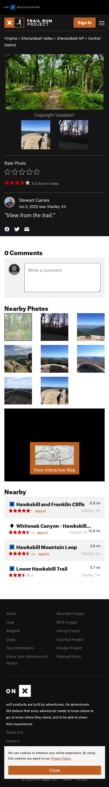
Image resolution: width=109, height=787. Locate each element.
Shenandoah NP (70, 38)
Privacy (81, 779)
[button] (7, 228)
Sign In (85, 22)
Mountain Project (70, 613)
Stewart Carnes (34, 200)
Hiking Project (68, 630)
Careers (12, 741)
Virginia (10, 38)
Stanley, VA (56, 206)
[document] (54, 762)
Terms (67, 779)
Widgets (13, 630)
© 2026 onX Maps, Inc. (39, 779)
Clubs (10, 639)
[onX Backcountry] (22, 7)
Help (10, 622)
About (11, 613)
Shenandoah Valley (37, 38)
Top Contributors (20, 648)
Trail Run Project (69, 639)
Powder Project (69, 648)
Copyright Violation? (54, 115)
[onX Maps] (18, 695)
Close (54, 770)
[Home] (31, 22)
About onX (15, 732)
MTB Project (66, 622)
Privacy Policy (61, 758)
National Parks (68, 656)
